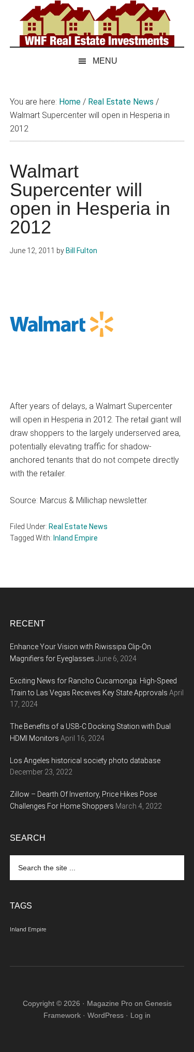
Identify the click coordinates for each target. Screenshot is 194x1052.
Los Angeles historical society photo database (85, 760)
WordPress (105, 1015)
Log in (140, 1015)
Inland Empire (75, 538)
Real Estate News (78, 526)
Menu (105, 60)
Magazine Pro (109, 1003)
